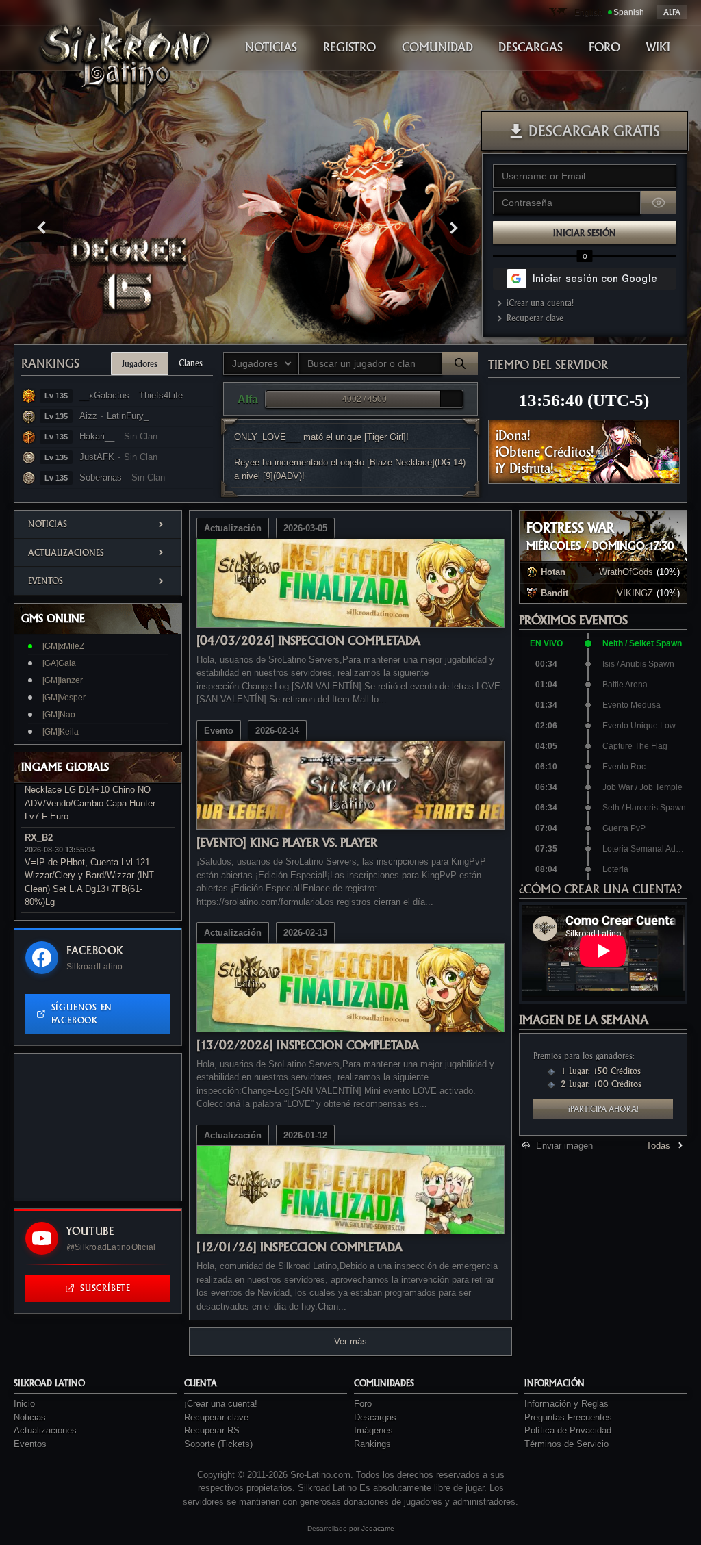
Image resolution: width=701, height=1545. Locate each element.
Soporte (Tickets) (218, 1444)
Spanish (628, 12)
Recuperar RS (212, 1430)
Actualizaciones (66, 553)
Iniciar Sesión (584, 233)
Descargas (375, 1417)
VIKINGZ (635, 593)
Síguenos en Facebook (82, 1014)
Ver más (350, 1341)
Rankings (50, 363)
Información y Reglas (566, 1404)
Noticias (47, 524)
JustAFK (96, 457)
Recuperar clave (535, 318)
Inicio (24, 1404)
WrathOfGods (626, 572)
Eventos (45, 581)
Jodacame (377, 1528)
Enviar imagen (564, 1145)
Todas (658, 1145)
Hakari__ (96, 436)
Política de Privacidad (567, 1430)
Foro (363, 1404)
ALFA (671, 12)
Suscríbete (105, 1288)
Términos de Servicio (566, 1444)
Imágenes (373, 1430)
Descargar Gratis (594, 131)
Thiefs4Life (161, 395)
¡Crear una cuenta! (540, 303)
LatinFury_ (128, 416)
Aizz (88, 416)
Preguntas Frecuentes (568, 1417)
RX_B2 (39, 837)
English (588, 12)
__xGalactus (104, 395)
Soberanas (100, 477)
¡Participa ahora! (603, 1109)
